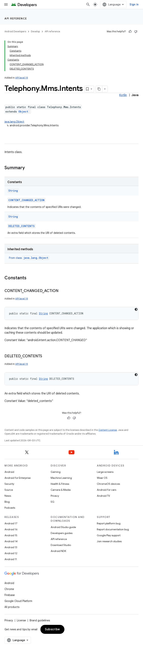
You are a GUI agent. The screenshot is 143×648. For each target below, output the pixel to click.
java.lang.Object (14, 121)
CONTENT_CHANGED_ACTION (26, 200)
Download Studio (61, 545)
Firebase (9, 595)
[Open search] (88, 4)
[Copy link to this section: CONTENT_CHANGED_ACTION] (62, 291)
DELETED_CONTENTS (21, 226)
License (21, 620)
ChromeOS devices (108, 483)
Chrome (9, 589)
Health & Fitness (60, 483)
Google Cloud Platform (18, 601)
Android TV (103, 495)
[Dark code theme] (136, 309)
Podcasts (9, 507)
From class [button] (28, 258)
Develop (35, 31)
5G (52, 501)
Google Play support (108, 535)
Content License (107, 430)
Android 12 (10, 553)
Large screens (105, 472)
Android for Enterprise (17, 478)
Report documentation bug (113, 529)
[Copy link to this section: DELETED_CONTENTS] (46, 356)
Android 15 (10, 535)
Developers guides (61, 533)
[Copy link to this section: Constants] (30, 278)
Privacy (55, 495)
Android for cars (106, 489)
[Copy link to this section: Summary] (28, 168)
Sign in (134, 4)
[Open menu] (6, 4)
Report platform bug (108, 523)
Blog (7, 501)
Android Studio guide (63, 527)
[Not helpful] (136, 31)
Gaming (56, 472)
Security (9, 483)
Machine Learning (61, 478)
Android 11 (10, 559)
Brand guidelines (40, 620)
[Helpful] (130, 31)
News (7, 495)
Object (23, 111)
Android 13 (10, 547)
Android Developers (15, 31)
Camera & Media (61, 489)
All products (11, 607)
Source (8, 489)
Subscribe (52, 629)
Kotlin (123, 95)
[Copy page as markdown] (99, 89)
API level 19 (21, 77)
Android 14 (11, 541)
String (13, 190)
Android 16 (11, 529)
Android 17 (10, 523)
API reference (15, 18)
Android (9, 472)
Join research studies (109, 541)
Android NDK (58, 551)
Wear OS (102, 478)
